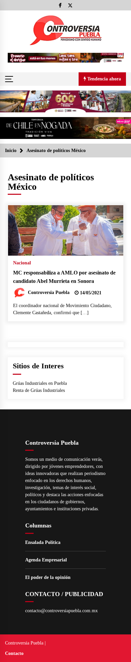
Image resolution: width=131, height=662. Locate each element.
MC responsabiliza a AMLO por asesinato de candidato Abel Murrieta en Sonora (64, 276)
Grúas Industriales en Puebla (40, 383)
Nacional (22, 262)
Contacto (14, 653)
